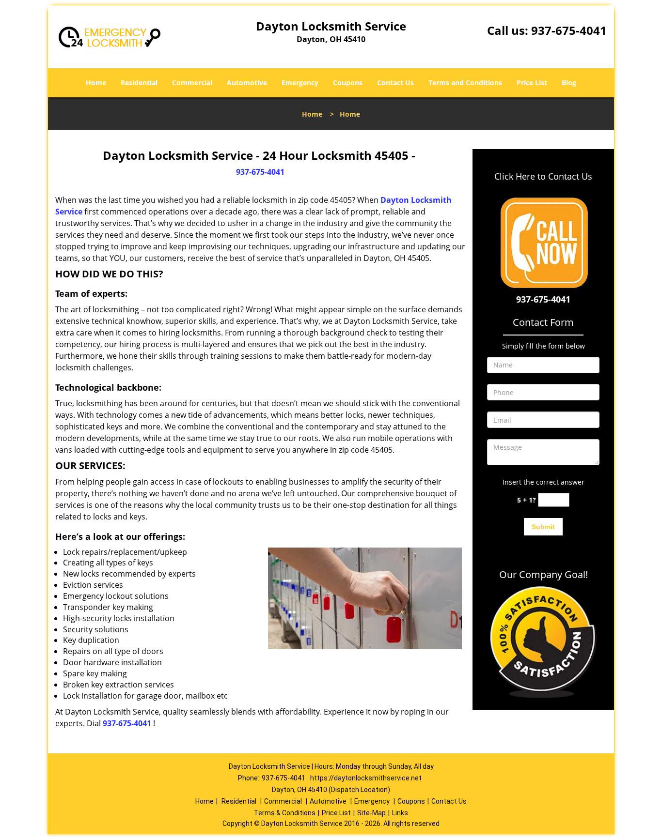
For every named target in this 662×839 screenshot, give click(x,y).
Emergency (300, 82)
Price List (532, 82)
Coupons (348, 82)
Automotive (247, 82)
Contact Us (395, 82)
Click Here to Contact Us (543, 176)
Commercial (192, 82)
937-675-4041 (569, 30)
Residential (139, 82)
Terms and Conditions (465, 82)
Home (96, 82)
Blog (569, 82)
